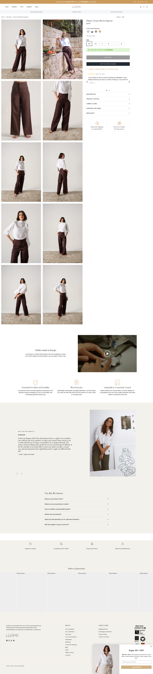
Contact (67, 655)
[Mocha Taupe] (96, 31)
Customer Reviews (71, 645)
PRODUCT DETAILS (92, 99)
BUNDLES (29, 7)
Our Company (69, 629)
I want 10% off (136, 667)
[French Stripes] (92, 31)
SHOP (6, 7)
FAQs (135, 1)
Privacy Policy (103, 634)
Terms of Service (104, 637)
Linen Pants (9, 17)
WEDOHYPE (21, 666)
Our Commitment (71, 637)
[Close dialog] (151, 646)
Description (91, 94)
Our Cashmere (69, 632)
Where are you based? (53, 514)
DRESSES (14, 7)
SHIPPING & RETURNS (93, 108)
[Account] (140, 7)
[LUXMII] (76, 6)
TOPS (21, 7)
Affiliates (68, 642)
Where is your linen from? (54, 499)
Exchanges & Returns (105, 632)
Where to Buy (69, 652)
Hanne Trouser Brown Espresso (21, 17)
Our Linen (68, 634)
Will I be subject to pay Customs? (57, 524)
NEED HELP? (90, 113)
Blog (66, 647)
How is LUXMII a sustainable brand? (57, 509)
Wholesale (68, 639)
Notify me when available (108, 64)
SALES (36, 7)
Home (2, 17)
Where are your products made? (57, 504)
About (146, 1)
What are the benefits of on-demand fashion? (62, 519)
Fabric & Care (91, 104)
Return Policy (140, 1)
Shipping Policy (103, 629)
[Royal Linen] (100, 31)
